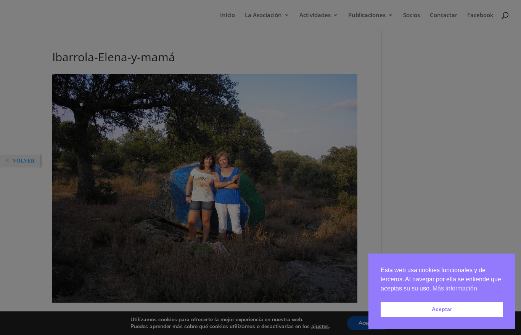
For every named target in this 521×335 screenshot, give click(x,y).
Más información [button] (455, 288)
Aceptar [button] (442, 309)
